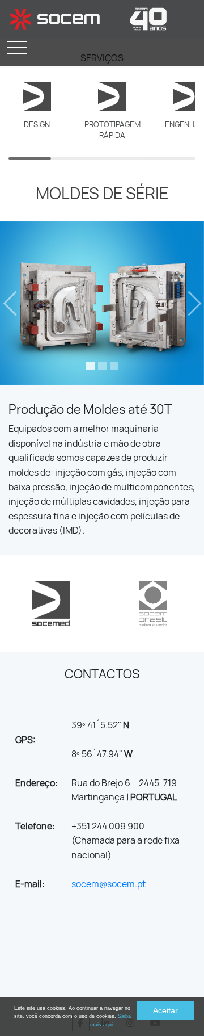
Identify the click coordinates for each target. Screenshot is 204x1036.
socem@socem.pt (108, 884)
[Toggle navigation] (16, 47)
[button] (15, 303)
